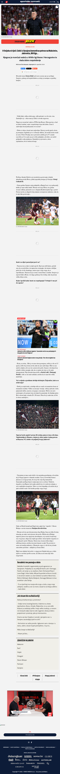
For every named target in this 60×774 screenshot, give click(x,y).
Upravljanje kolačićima (30, 752)
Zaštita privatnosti (39, 747)
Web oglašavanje (50, 747)
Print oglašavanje (30, 748)
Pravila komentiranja (26, 747)
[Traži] (58, 2)
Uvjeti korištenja (14, 747)
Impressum (6, 747)
